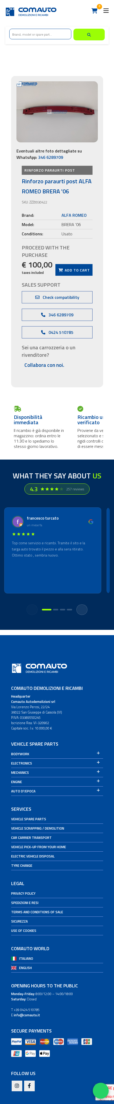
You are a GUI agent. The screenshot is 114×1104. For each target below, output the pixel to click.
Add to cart (77, 270)
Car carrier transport (31, 837)
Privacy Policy (23, 893)
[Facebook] (29, 1086)
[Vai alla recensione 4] (69, 609)
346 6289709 (50, 157)
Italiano (26, 958)
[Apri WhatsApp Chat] (101, 1091)
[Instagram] (17, 1086)
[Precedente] (32, 609)
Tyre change (21, 865)
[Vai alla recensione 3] (62, 609)
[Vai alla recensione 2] (55, 609)
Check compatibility (60, 297)
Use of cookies (23, 930)
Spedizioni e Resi (24, 902)
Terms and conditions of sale (37, 912)
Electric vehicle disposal (33, 856)
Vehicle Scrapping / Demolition (37, 828)
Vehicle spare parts (28, 819)
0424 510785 (60, 332)
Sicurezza (19, 921)
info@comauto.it (27, 1015)
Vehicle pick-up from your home (38, 847)
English (25, 967)
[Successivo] (81, 609)
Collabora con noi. (44, 365)
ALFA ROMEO (74, 215)
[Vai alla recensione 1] (46, 609)
